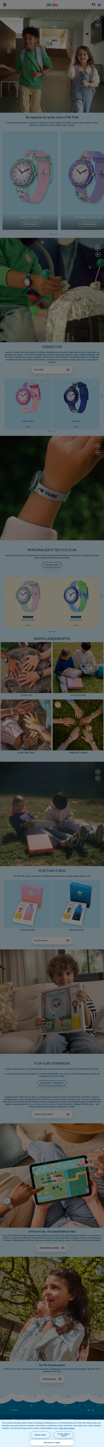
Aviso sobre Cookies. (67, 1428)
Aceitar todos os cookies (64, 1435)
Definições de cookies (52, 1443)
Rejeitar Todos (40, 1435)
